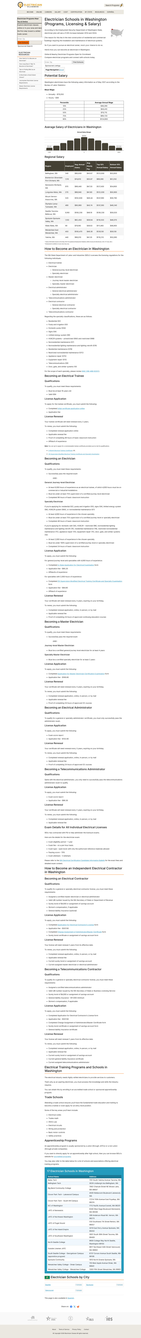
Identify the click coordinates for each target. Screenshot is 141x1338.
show (61, 70)
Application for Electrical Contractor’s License (76, 925)
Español (110, 12)
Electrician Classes (70, 1333)
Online (39, 12)
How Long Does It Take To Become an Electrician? (27, 65)
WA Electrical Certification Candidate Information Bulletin (82, 860)
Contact (86, 1329)
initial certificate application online (71, 409)
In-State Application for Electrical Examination (76, 565)
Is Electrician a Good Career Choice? (27, 76)
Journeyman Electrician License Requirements (28, 81)
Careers (48, 12)
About (54, 1329)
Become (30, 12)
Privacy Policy (76, 1329)
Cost (66, 12)
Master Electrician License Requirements (27, 87)
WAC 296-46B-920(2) (90, 371)
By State (88, 12)
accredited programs (62, 1157)
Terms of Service (64, 1329)
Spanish (71, 1298)
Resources (99, 12)
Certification (76, 12)
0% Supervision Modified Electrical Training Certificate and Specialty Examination (90, 581)
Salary (58, 12)
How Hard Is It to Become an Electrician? (27, 59)
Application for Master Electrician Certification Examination (81, 674)
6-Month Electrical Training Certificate (60, 450)
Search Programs (112, 5)
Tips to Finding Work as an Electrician (27, 70)
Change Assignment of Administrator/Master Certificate (80, 932)
